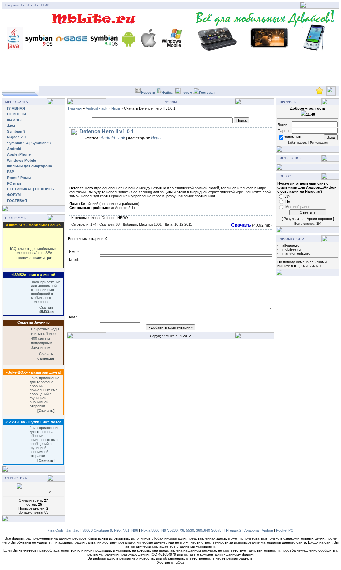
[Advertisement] (170, 168)
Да (287, 196)
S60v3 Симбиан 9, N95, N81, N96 (110, 530)
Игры (115, 108)
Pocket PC (284, 530)
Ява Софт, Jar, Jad (63, 530)
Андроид (251, 530)
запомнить (293, 137)
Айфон (267, 530)
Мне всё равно (297, 207)
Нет (288, 201)
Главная (75, 108)
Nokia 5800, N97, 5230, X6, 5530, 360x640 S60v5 (181, 530)
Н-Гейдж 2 (232, 530)
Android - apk (96, 108)
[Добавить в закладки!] (319, 93)
